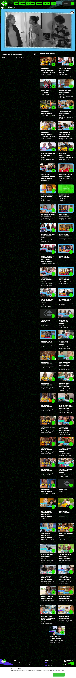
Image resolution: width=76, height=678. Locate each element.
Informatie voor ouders (19, 665)
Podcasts (46, 3)
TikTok (49, 663)
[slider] (38, 44)
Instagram (49, 665)
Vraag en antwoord (18, 662)
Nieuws (31, 662)
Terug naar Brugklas (9, 7)
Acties (53, 3)
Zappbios (39, 3)
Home (16, 3)
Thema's (31, 665)
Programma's (31, 3)
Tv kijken (22, 3)
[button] (38, 30)
